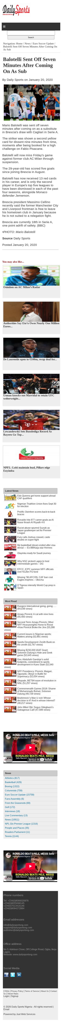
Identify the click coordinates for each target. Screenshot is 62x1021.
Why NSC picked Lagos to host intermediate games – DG (33, 562)
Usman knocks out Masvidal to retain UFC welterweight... (28, 397)
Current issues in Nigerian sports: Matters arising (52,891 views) (34, 635)
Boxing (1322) (12, 786)
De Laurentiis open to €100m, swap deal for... (30, 359)
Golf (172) (10, 807)
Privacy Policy (17, 991)
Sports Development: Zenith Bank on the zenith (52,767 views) (36, 643)
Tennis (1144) (12, 836)
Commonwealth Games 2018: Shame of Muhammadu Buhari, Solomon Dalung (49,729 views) (36, 691)
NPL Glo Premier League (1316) (21, 824)
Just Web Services (25, 1014)
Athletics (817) (12, 778)
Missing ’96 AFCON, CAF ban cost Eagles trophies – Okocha (35, 578)
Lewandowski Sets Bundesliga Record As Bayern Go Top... (27, 433)
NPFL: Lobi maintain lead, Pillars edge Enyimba (26, 469)
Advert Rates (12, 994)
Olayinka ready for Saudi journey (34, 553)
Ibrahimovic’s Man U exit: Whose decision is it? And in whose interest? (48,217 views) (36, 700)
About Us (45, 991)
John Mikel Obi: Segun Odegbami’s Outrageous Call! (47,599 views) (35, 708)
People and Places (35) (17, 828)
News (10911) (12, 819)
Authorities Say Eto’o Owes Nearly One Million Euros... (31, 325)
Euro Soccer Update (43, 43)
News (28, 43)
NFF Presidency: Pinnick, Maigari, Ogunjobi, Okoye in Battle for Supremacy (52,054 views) (34, 674)
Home (19, 43)
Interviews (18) (12, 811)
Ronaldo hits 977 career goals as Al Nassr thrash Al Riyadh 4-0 (35, 521)
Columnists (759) (13, 790)
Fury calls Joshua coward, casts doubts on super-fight (33, 538)
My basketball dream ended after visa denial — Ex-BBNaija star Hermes (36, 546)
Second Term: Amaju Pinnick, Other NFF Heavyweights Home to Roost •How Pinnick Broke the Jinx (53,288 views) (29, 626)
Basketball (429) (13, 782)
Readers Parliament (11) (17, 832)
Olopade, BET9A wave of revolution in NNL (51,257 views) (36, 681)
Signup (14, 996)
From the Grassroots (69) (17, 803)
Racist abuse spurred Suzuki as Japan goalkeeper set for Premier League (34, 530)
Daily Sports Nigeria (22, 1007)
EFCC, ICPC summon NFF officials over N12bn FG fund (35, 570)
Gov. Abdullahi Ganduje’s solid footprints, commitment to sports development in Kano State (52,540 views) (28, 663)
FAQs (7, 991)
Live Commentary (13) (16, 815)
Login (6, 996)
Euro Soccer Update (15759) (19, 794)
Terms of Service (32, 991)
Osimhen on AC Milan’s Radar (21, 287)
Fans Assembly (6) (14, 799)
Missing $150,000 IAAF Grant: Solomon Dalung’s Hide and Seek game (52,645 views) (34, 652)
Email (6, 1009)
